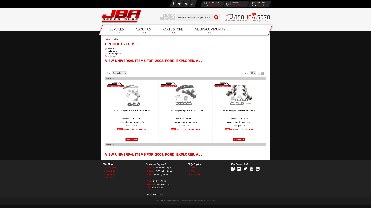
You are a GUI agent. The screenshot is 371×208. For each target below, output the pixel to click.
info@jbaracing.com (155, 194)
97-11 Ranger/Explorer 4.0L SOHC (239, 110)
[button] (198, 17)
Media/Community (210, 29)
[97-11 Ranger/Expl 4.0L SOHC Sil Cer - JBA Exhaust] (132, 85)
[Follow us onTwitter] (245, 169)
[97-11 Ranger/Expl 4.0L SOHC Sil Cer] (132, 95)
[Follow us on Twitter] (179, 3)
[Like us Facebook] (173, 3)
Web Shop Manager (208, 200)
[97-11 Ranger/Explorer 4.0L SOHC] (239, 95)
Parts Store (173, 29)
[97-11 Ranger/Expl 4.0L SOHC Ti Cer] (185, 95)
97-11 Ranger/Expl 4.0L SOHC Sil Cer (132, 110)
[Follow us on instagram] (186, 3)
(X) (106, 49)
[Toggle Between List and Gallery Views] (260, 73)
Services (117, 29)
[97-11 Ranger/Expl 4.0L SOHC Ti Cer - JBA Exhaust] (185, 85)
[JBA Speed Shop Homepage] (121, 16)
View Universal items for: (153, 61)
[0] (259, 4)
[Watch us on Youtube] (192, 3)
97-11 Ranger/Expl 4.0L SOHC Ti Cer (185, 110)
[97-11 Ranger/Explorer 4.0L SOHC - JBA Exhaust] (239, 85)
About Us (143, 29)
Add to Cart (132, 140)
